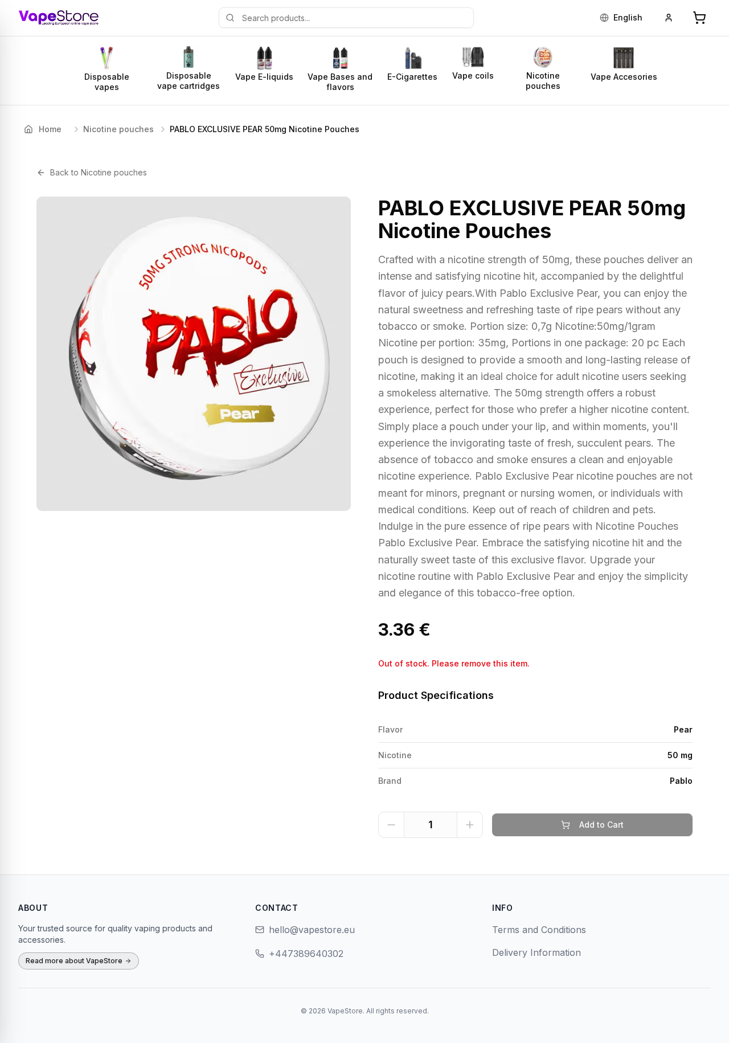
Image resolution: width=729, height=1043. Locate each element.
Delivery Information (536, 952)
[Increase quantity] (469, 824)
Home (50, 129)
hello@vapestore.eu (312, 929)
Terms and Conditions (539, 929)
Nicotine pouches (118, 129)
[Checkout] (699, 17)
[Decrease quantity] (391, 824)
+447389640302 (306, 953)
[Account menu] (668, 18)
